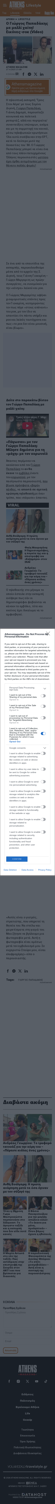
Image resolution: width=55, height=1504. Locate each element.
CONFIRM (17, 859)
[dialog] (27, 752)
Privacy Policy (44, 870)
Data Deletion (10, 870)
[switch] (43, 695)
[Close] (49, 634)
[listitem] (27, 689)
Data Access (27, 870)
